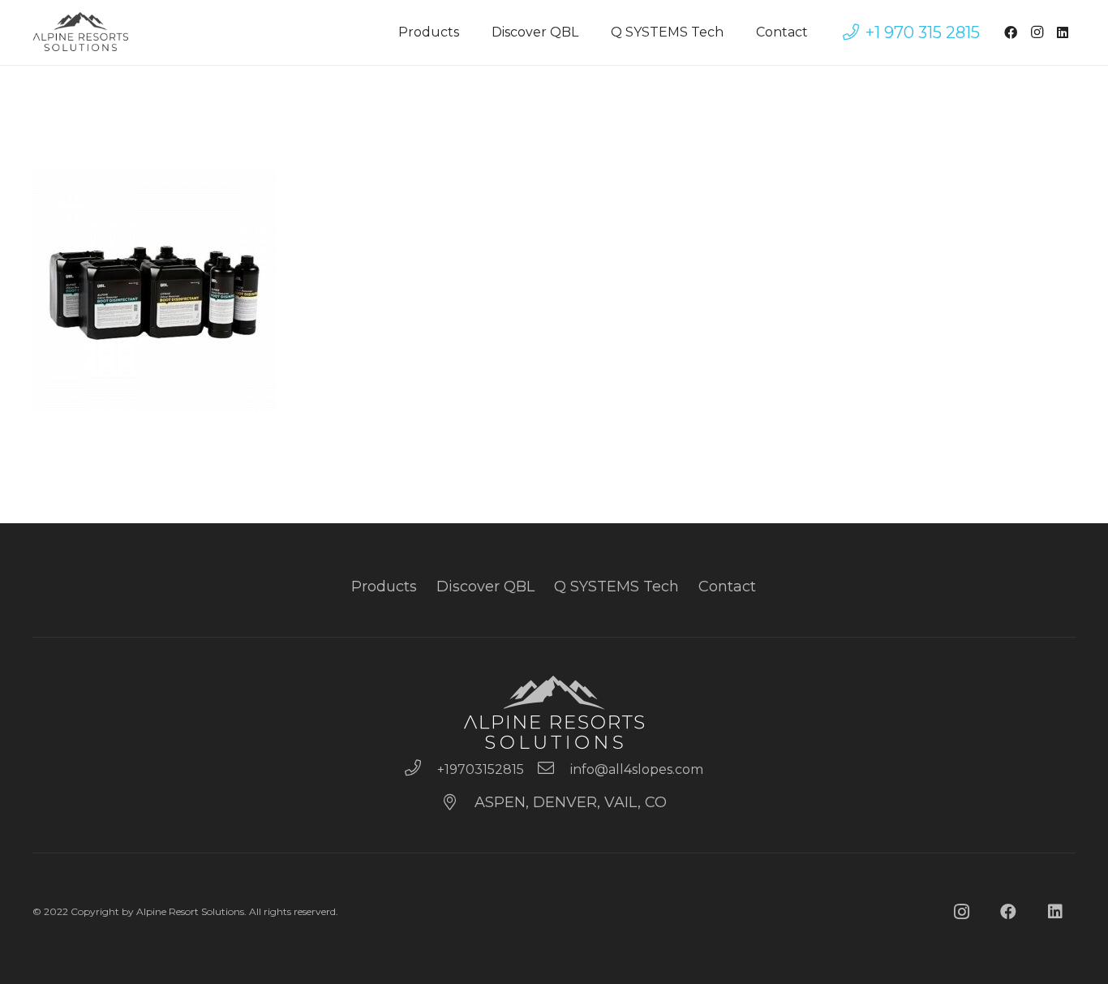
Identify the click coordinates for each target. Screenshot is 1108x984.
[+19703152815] (420, 769)
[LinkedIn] (1063, 32)
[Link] (81, 32)
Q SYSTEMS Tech (616, 586)
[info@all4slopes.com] (553, 769)
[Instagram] (1037, 32)
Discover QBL (485, 586)
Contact (727, 586)
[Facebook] (1011, 32)
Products (384, 586)
